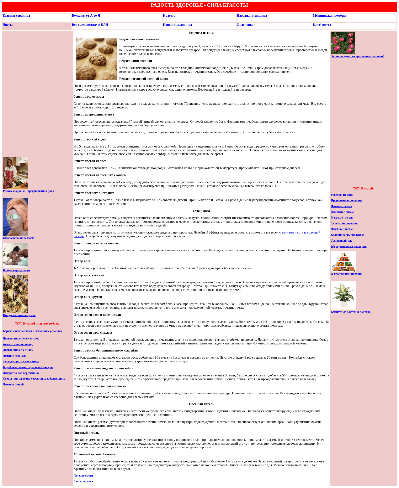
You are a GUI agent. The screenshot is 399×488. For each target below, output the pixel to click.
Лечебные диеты (342, 229)
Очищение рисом (342, 212)
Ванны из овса (83, 481)
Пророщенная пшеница (346, 200)
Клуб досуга (322, 24)
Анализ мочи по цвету (18, 344)
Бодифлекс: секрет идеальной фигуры (28, 367)
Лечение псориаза (14, 355)
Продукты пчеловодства (19, 315)
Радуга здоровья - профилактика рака (28, 191)
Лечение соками (341, 206)
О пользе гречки (342, 217)
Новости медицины (177, 24)
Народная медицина (252, 15)
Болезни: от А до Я (86, 15)
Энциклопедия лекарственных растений (357, 56)
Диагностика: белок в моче (21, 338)
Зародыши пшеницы (344, 223)
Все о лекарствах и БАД (90, 24)
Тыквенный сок (341, 240)
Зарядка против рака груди (21, 361)
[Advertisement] (15, 94)
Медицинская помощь (329, 15)
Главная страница (16, 15)
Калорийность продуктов (348, 234)
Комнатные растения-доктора (351, 311)
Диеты (8, 24)
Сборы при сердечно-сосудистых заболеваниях (34, 378)
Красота (169, 15)
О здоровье (245, 24)
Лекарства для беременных (21, 373)
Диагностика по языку (18, 350)
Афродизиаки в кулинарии (349, 246)
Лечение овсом (83, 475)
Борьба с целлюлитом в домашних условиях (32, 331)
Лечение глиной (13, 384)
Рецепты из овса (342, 194)
